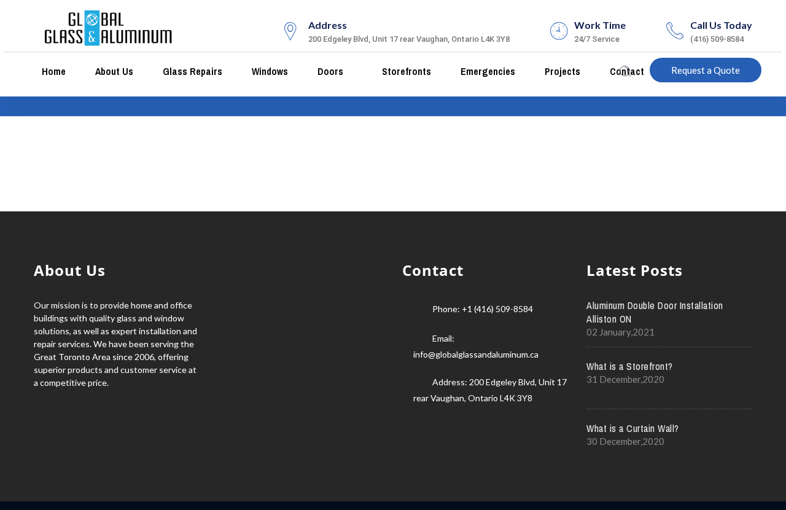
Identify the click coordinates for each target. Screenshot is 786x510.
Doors (329, 71)
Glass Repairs (191, 71)
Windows (268, 71)
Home (52, 71)
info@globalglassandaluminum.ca (476, 354)
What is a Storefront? (629, 366)
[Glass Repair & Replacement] (109, 26)
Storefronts (405, 71)
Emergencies (486, 71)
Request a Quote (705, 70)
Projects (561, 71)
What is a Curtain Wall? (632, 428)
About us (113, 71)
